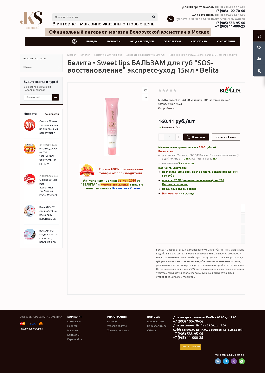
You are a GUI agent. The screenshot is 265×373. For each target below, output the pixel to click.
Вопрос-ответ (155, 321)
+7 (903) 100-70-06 (230, 10)
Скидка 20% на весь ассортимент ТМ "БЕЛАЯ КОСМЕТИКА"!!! (48, 187)
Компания (74, 316)
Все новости (52, 114)
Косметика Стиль (126, 188)
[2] (164, 90)
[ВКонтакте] (218, 361)
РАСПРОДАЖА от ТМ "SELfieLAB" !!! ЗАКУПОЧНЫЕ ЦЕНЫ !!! (48, 156)
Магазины (73, 330)
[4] (171, 90)
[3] (167, 90)
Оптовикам (172, 41)
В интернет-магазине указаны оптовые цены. (104, 23)
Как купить (199, 41)
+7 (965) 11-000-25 (230, 26)
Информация (117, 316)
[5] (175, 90)
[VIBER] (234, 361)
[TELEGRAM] (226, 361)
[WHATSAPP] (242, 361)
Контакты (73, 334)
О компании (226, 41)
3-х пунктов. (186, 163)
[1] (160, 90)
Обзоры (152, 330)
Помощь (153, 316)
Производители (156, 325)
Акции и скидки (142, 41)
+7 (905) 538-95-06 (230, 22)
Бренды (92, 41)
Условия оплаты (117, 325)
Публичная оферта (31, 328)
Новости (113, 41)
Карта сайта (74, 339)
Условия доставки (118, 330)
